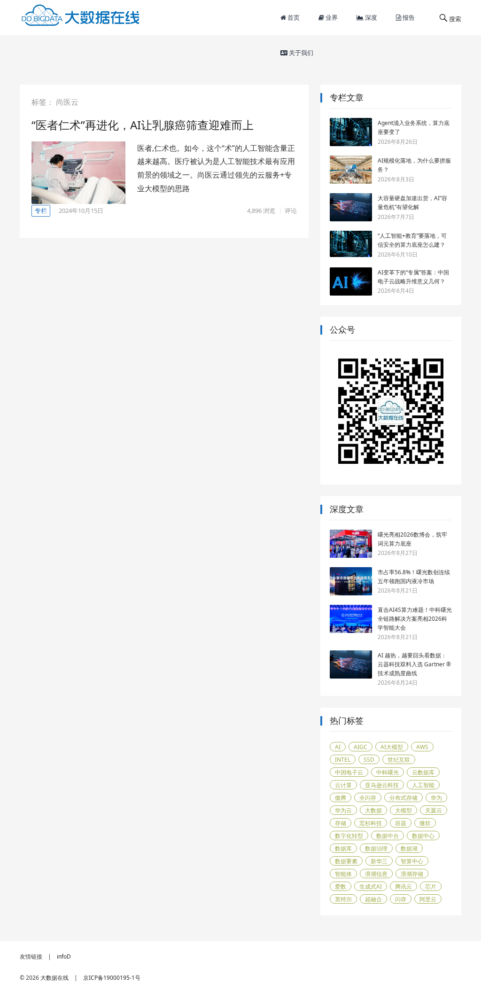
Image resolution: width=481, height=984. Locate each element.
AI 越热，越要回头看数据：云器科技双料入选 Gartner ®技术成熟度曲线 (414, 664)
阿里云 (427, 899)
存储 (340, 823)
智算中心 (412, 861)
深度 (370, 17)
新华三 (379, 861)
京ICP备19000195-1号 (111, 978)
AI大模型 (391, 747)
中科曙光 (387, 772)
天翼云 (433, 810)
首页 (293, 17)
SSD (369, 760)
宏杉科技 (370, 823)
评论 (291, 210)
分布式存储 (403, 798)
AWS (422, 747)
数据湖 (409, 848)
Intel (342, 760)
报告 (408, 17)
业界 (331, 17)
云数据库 (423, 772)
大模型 (403, 810)
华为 (436, 798)
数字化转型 (349, 836)
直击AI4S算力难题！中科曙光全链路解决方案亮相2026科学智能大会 (415, 619)
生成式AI (370, 886)
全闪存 (367, 798)
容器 (400, 823)
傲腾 (340, 798)
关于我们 (300, 52)
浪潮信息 (376, 874)
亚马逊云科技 (382, 785)
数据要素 (346, 861)
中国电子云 (349, 772)
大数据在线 (54, 978)
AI (338, 747)
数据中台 (387, 836)
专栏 (41, 210)
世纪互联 (399, 760)
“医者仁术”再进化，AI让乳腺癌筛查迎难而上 (142, 125)
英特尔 (343, 899)
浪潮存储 (412, 874)
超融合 (373, 899)
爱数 (340, 886)
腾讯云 (403, 886)
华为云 (343, 810)
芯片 (430, 886)
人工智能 (423, 785)
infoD (64, 957)
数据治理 (376, 848)
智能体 (343, 874)
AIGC (360, 747)
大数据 (373, 810)
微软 (425, 823)
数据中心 (423, 836)
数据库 (343, 848)
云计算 (343, 785)
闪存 (400, 899)
